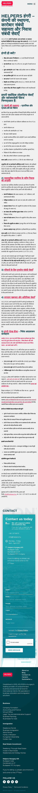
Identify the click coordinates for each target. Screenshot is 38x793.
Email (8, 596)
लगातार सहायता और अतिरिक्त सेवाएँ (19, 297)
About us (25, 670)
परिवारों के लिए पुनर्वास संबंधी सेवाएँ (18, 269)
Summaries (26, 679)
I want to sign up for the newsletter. (17, 635)
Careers (25, 677)
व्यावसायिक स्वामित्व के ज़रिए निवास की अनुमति (17, 179)
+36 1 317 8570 (14, 533)
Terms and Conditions (21, 787)
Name (8, 590)
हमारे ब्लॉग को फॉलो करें (13, 379)
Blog (23, 673)
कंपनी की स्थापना (11, 105)
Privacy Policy (23, 630)
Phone (8, 603)
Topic (8, 610)
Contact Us (26, 675)
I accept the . (18, 630)
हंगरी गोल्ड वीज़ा (11, 331)
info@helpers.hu (10, 494)
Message (9, 619)
